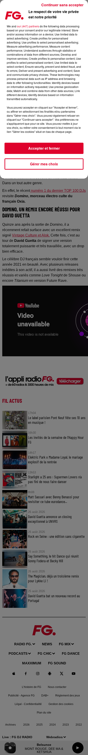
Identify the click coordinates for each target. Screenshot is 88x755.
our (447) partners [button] (28, 26)
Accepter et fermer (44, 148)
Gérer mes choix (44, 163)
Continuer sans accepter (62, 4)
